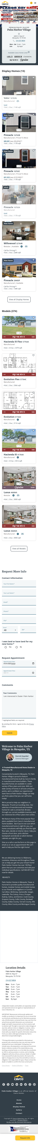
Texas (26, 1065)
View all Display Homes (19, 299)
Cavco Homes (6, 1065)
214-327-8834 (11, 980)
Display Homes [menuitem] (19, 1107)
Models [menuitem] (19, 1103)
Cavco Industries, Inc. (20, 1118)
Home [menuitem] (19, 1100)
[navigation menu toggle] (35, 3)
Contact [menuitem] (19, 1113)
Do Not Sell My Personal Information (19, 1122)
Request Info (25, 1138)
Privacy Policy (22, 1120)
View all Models (19, 548)
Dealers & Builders (17, 1065)
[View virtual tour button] (18, 101)
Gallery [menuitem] (19, 1110)
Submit (9, 733)
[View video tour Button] (21, 246)
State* (5, 627)
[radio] (19, 647)
